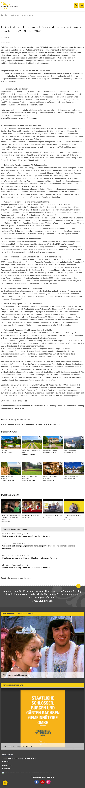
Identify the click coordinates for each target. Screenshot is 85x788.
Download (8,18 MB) (7, 453)
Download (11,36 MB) (70, 453)
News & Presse (14, 15)
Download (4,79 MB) (70, 478)
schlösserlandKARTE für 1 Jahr (52, 515)
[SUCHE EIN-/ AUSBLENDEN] (76, 5)
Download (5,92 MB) (49, 480)
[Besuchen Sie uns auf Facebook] (36, 782)
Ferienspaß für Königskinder (30, 515)
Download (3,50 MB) (28, 480)
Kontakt (5, 762)
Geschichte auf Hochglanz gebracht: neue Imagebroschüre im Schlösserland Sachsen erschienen (38, 547)
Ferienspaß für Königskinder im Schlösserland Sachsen (26, 536)
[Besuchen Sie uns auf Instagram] (48, 782)
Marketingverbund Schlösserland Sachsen (19, 758)
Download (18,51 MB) (7, 480)
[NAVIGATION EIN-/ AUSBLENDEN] (81, 5)
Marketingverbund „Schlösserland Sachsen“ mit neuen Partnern (29, 557)
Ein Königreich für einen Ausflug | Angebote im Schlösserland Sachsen (10, 517)
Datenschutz (7, 765)
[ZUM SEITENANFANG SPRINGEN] (78, 586)
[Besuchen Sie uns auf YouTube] (42, 782)
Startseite (4, 15)
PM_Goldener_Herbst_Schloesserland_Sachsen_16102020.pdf (28, 424)
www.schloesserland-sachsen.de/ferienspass (19, 118)
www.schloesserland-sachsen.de (14, 401)
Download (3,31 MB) (28, 455)
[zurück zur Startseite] (16, 5)
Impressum (6, 769)
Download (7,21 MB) (49, 453)
